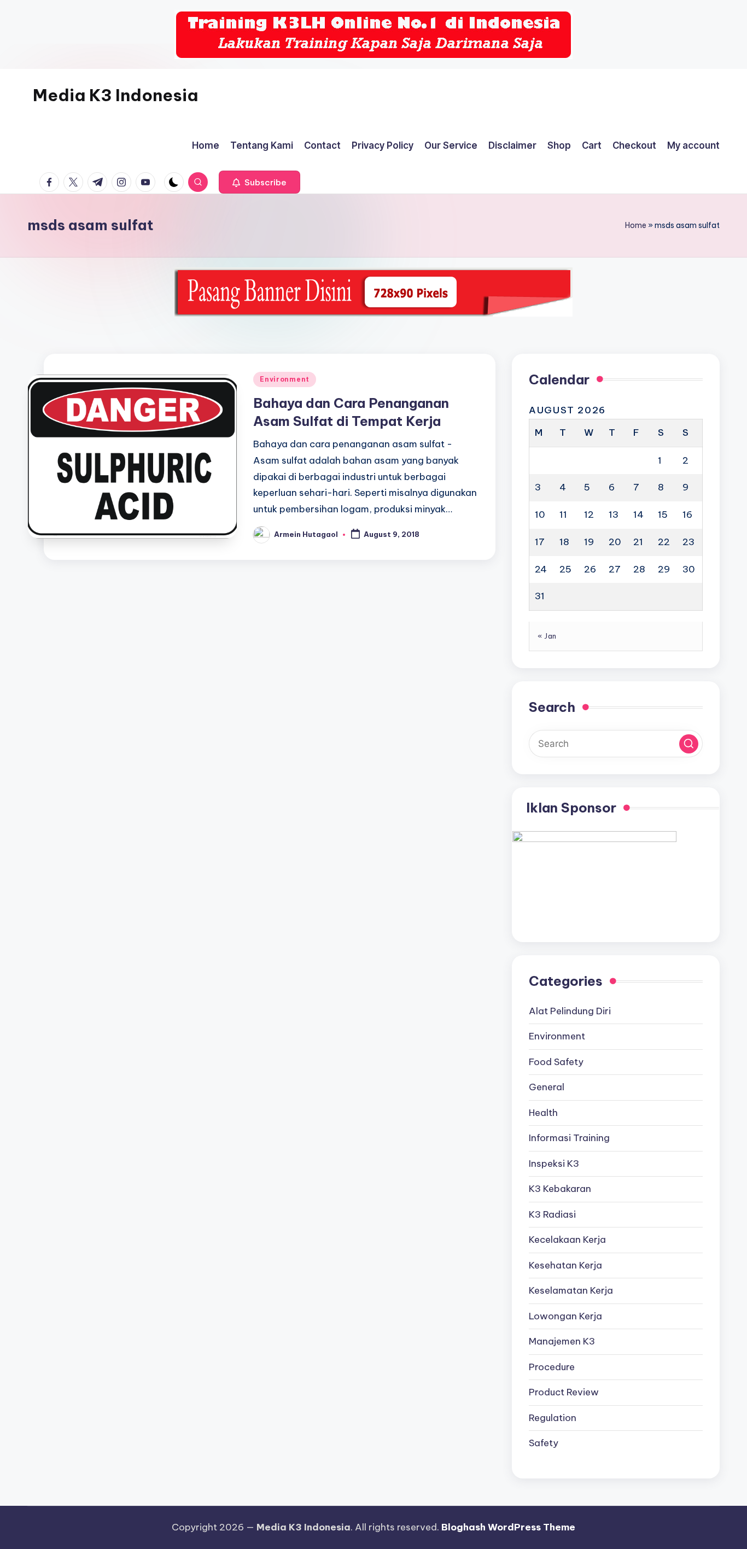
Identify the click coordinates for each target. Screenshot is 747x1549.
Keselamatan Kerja (571, 1290)
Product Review (564, 1392)
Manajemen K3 (562, 1341)
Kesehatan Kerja (565, 1265)
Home (635, 225)
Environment (285, 379)
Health (543, 1113)
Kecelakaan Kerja (567, 1240)
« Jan (547, 636)
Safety (543, 1443)
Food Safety (556, 1062)
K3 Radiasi (552, 1214)
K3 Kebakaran (560, 1189)
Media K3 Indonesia (115, 95)
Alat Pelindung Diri (570, 1011)
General (546, 1087)
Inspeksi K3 (554, 1164)
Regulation (552, 1418)
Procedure (552, 1367)
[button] (259, 182)
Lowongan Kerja (565, 1316)
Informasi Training (569, 1138)
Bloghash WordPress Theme (508, 1527)
